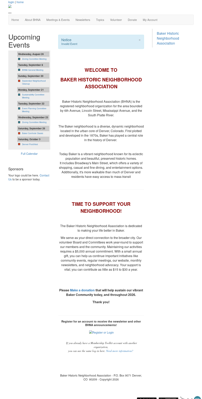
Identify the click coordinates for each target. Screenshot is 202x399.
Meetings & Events (58, 20)
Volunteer (116, 20)
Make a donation (82, 290)
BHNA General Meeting (32, 70)
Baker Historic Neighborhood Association (168, 38)
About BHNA (32, 20)
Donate (132, 20)
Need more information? (119, 351)
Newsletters (83, 20)
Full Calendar (29, 154)
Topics (100, 20)
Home (15, 20)
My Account (150, 20)
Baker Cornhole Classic (32, 133)
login (11, 2)
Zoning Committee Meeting (34, 59)
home (20, 2)
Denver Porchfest (30, 144)
